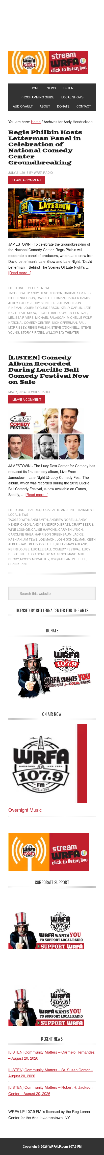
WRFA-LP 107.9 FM (52, 24)
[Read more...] (19, 272)
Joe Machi (65, 303)
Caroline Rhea (20, 534)
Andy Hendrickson (46, 293)
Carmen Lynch (70, 529)
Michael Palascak (50, 317)
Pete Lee (79, 559)
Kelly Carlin (71, 307)
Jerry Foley (18, 303)
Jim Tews (30, 539)
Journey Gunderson (41, 307)
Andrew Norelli (63, 519)
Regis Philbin (39, 327)
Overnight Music (25, 809)
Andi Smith (39, 519)
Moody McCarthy (34, 559)
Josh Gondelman (71, 539)
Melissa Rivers (21, 317)
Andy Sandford (46, 524)
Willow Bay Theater (62, 332)
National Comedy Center (29, 322)
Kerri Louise (19, 549)
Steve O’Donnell (65, 327)
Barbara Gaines (77, 293)
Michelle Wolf (79, 317)
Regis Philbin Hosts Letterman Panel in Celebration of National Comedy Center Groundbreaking (45, 147)
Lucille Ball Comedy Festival (62, 312)
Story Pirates (32, 332)
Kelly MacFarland (71, 544)
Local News (40, 288)
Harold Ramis (78, 297)
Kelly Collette (42, 544)
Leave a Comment (26, 180)
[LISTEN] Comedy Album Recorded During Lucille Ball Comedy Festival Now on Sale (48, 370)
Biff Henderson (21, 297)
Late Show (27, 312)
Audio (35, 509)
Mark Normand (63, 554)
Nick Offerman (64, 322)
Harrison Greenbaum (53, 534)
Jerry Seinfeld (43, 303)
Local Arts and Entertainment (67, 509)
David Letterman (51, 297)
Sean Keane (18, 564)
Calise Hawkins (44, 529)
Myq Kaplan (60, 559)
